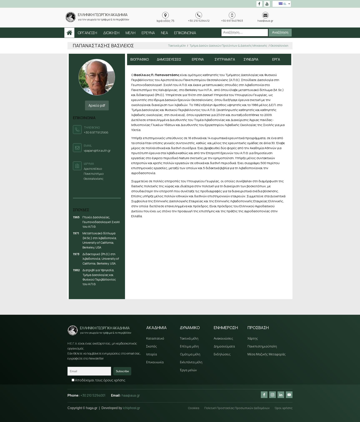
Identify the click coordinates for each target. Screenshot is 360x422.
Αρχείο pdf (97, 105)
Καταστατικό (155, 338)
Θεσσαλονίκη (279, 45)
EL (284, 4)
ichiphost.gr (131, 408)
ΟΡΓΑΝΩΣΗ (87, 32)
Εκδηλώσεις (222, 354)
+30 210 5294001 (93, 395)
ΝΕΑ (164, 32)
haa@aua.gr (131, 395)
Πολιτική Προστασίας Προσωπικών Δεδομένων (237, 408)
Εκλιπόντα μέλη (191, 362)
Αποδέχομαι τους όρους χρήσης (99, 380)
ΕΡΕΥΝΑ (148, 32)
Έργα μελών (188, 370)
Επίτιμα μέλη (189, 346)
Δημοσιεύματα (224, 346)
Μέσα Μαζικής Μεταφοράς (267, 354)
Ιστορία (151, 354)
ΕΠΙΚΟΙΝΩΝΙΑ (185, 32)
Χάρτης (253, 338)
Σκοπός (151, 346)
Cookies (193, 408)
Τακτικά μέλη (177, 45)
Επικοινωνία (155, 362)
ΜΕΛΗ (130, 32)
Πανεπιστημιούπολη (262, 346)
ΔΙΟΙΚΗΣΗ (111, 32)
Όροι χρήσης (283, 408)
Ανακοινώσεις (223, 338)
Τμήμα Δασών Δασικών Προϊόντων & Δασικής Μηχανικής (228, 45)
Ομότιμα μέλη (190, 354)
